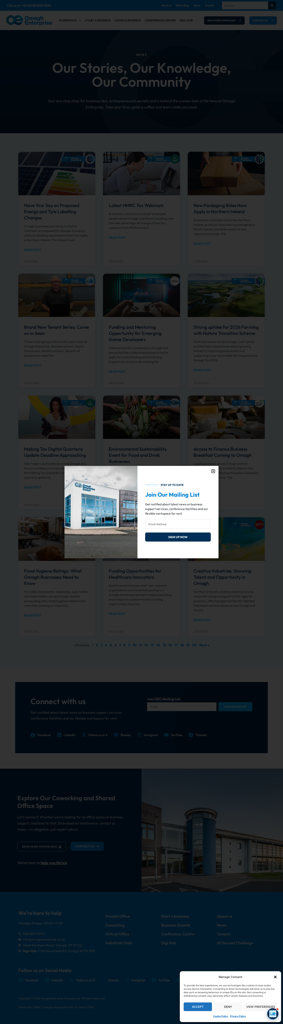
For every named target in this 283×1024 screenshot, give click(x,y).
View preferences (260, 1007)
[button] (275, 977)
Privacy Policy (238, 1016)
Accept (198, 1007)
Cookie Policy (220, 1016)
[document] (141, 512)
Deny (228, 1007)
